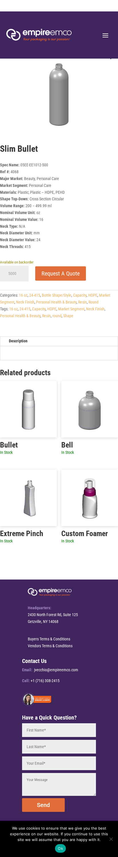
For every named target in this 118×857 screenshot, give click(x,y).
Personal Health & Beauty (56, 302)
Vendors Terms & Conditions (50, 646)
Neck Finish (25, 302)
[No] (111, 839)
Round (93, 302)
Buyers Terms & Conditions (49, 639)
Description (18, 341)
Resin (82, 302)
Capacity (79, 295)
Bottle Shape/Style (56, 295)
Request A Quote (61, 273)
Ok (60, 848)
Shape (68, 315)
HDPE (92, 295)
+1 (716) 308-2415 (45, 680)
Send (43, 805)
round (57, 315)
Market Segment (71, 309)
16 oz (23, 295)
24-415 (34, 295)
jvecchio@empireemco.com (56, 670)
